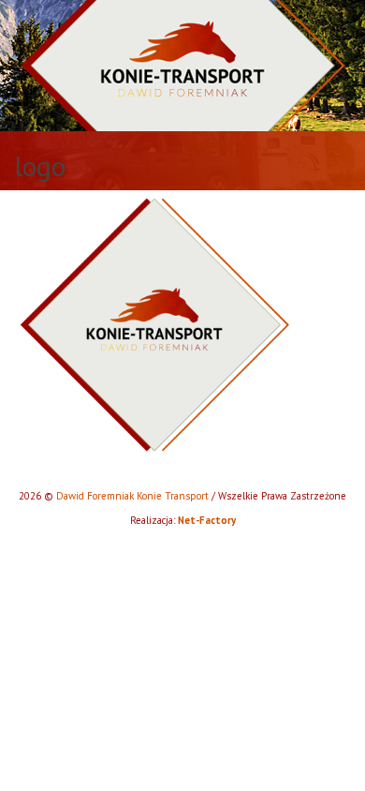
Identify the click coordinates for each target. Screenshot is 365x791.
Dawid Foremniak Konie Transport (132, 495)
